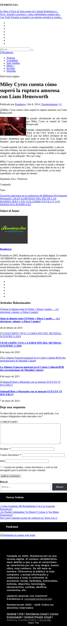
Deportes (11, 71)
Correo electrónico (10, 455)
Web (2, 461)
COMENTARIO (9, 421)
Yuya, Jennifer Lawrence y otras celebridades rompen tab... (30, 14)
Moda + (11, 65)
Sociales (11, 68)
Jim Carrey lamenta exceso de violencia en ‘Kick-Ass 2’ (29, 518)
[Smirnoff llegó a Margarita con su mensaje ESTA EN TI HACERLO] (33, 385)
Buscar (4, 481)
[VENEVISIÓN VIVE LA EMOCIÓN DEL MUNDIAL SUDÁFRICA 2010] (33, 336)
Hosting (11, 613)
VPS (21, 613)
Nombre (5, 448)
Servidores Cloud (36, 613)
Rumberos (20, 104)
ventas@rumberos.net (38, 598)
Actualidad (12, 60)
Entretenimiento (49, 104)
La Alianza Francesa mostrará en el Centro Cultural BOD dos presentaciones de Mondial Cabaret (32, 368)
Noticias (11, 57)
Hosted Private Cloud (37, 616)
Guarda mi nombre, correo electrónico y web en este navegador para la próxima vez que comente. (29, 469)
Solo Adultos (13, 63)
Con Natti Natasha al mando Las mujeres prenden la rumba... (31, 17)
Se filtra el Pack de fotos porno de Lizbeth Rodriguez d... (29, 11)
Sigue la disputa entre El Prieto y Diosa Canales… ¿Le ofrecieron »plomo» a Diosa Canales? (30, 320)
